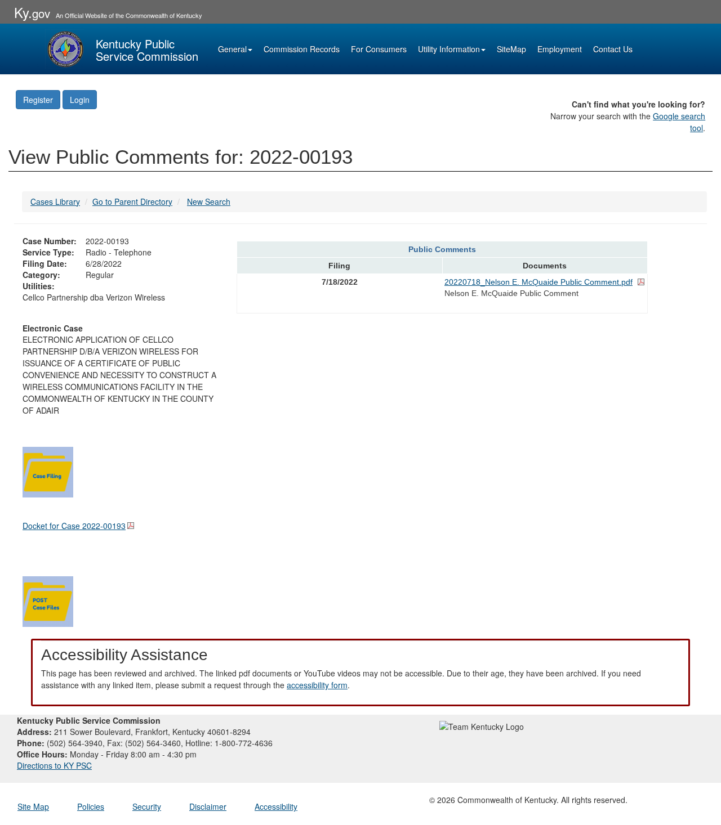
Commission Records (302, 49)
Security (146, 806)
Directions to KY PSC (54, 765)
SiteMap (511, 49)
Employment (559, 49)
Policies (90, 806)
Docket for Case (74, 525)
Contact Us (613, 49)
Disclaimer (207, 806)
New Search (208, 201)
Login (80, 99)
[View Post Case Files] (48, 600)
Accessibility (276, 806)
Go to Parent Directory (132, 201)
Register (38, 99)
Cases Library (55, 201)
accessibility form (317, 685)
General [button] (232, 49)
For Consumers (379, 49)
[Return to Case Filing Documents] (48, 470)
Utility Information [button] (449, 49)
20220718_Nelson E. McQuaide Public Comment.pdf (538, 281)
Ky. (32, 12)
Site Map (33, 806)
